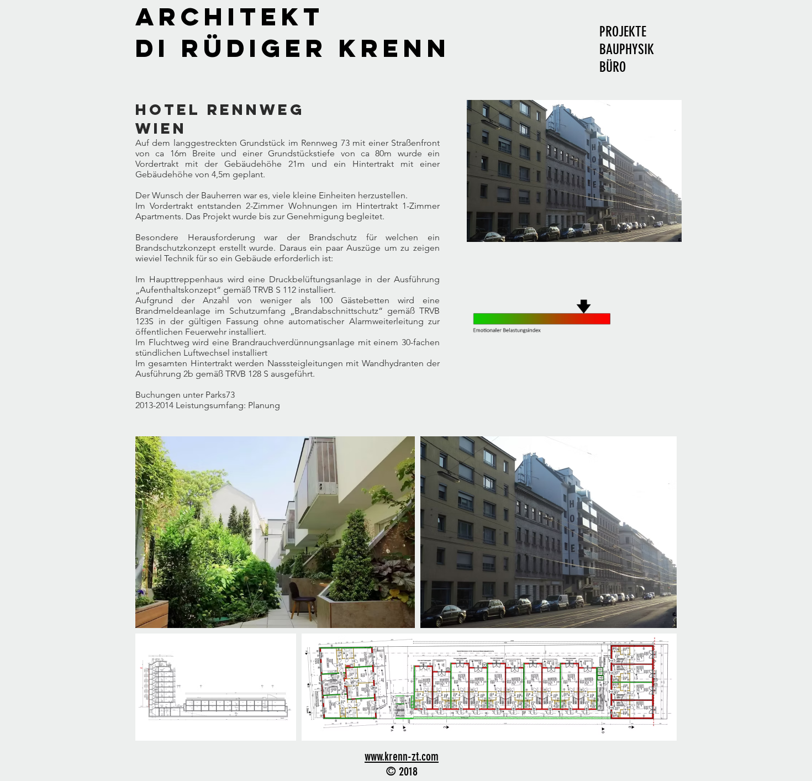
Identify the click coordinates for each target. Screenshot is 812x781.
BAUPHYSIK (626, 49)
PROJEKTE (622, 31)
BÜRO (612, 67)
